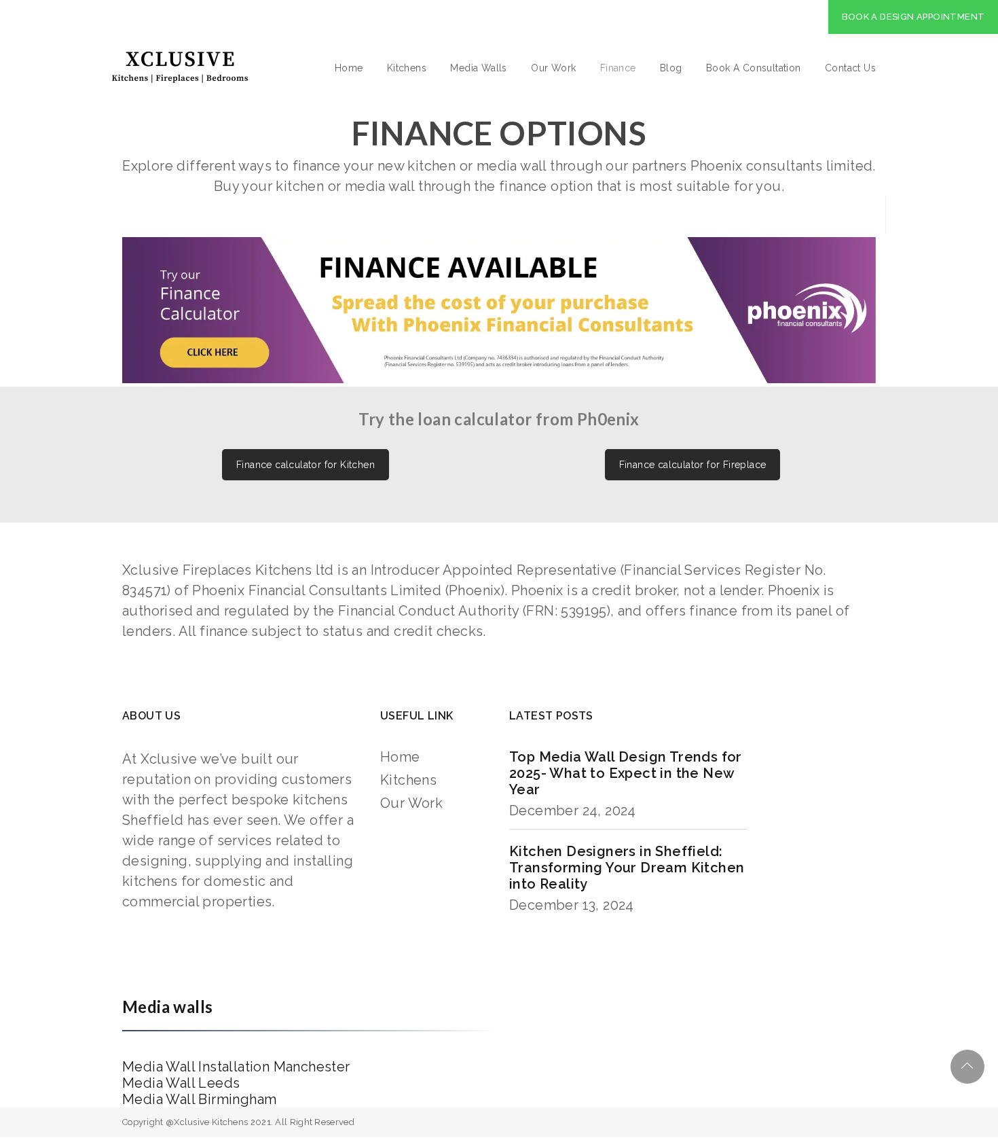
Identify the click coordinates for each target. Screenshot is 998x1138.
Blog (671, 68)
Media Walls (478, 68)
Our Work (553, 68)
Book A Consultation (753, 68)
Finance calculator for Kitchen (305, 464)
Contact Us (850, 68)
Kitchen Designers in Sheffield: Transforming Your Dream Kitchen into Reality (626, 867)
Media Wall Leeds (181, 1083)
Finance (618, 68)
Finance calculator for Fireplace (692, 464)
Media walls (167, 1006)
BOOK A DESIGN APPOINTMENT (913, 17)
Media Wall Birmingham (199, 1099)
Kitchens (406, 68)
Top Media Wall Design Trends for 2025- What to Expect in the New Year (625, 773)
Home (349, 68)
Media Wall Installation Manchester (236, 1067)
